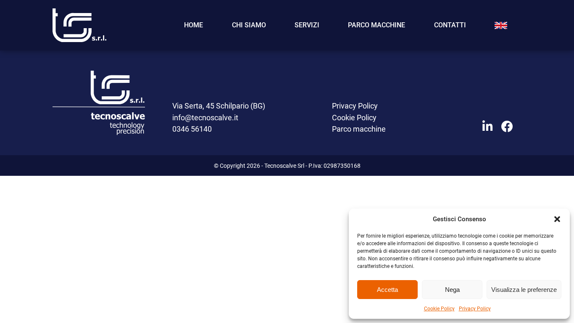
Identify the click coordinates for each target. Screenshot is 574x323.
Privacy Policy (475, 308)
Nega (452, 289)
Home (193, 25)
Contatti (450, 25)
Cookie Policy (439, 308)
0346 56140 (192, 129)
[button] (557, 219)
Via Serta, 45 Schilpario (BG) (218, 106)
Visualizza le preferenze (524, 289)
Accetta (387, 289)
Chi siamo (249, 25)
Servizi (307, 25)
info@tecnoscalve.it (205, 117)
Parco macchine (376, 25)
